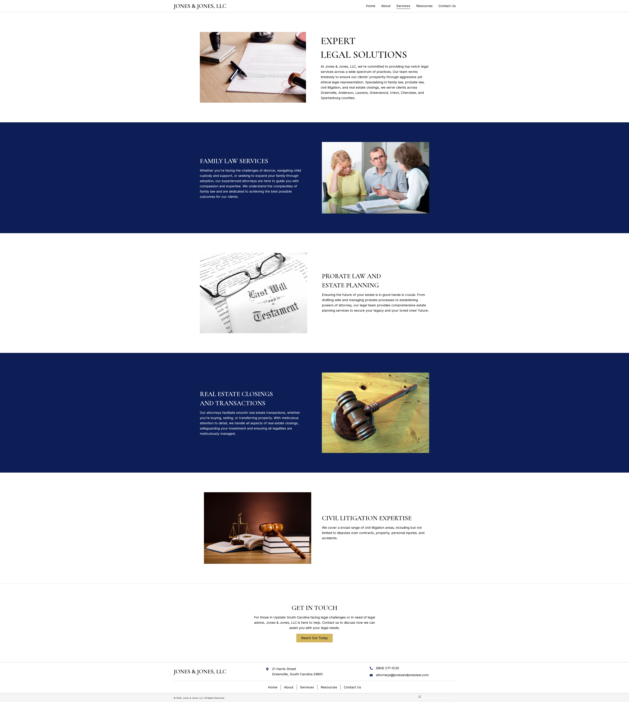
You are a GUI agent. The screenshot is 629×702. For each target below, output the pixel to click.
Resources (329, 687)
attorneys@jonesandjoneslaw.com (402, 675)
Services (307, 687)
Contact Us (352, 687)
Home (272, 687)
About (288, 687)
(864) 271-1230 (387, 668)
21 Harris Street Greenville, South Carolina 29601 (297, 671)
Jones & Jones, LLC (200, 6)
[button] (314, 638)
